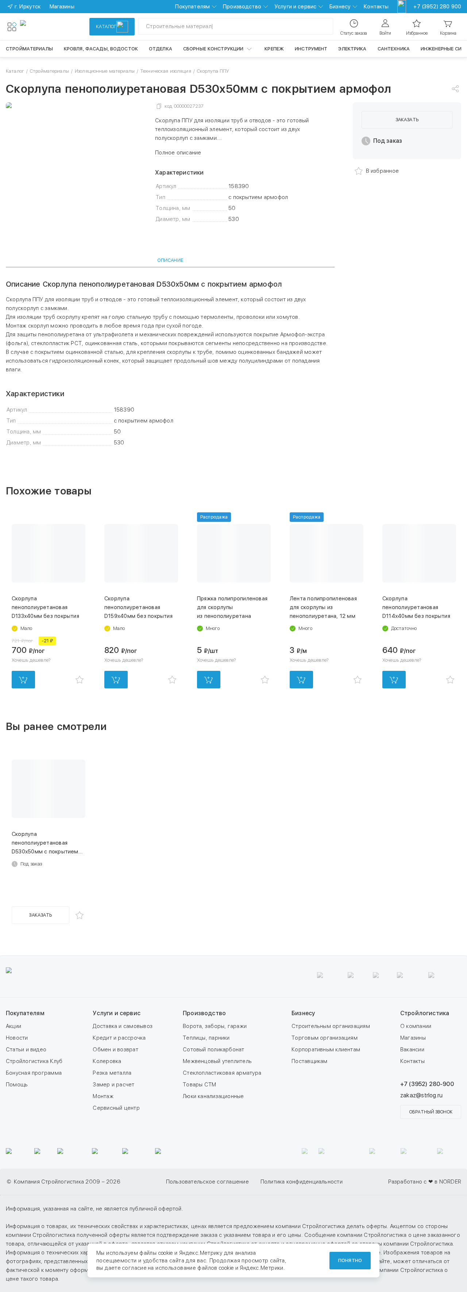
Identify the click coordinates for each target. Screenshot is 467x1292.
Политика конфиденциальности (301, 1181)
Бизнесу (340, 6)
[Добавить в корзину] (23, 679)
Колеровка (107, 1061)
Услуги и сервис (295, 6)
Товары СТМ (199, 1084)
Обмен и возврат (115, 1049)
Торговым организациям (325, 1038)
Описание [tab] (170, 260)
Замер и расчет (113, 1084)
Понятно (350, 1260)
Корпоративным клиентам (326, 1049)
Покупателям (192, 6)
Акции (13, 1026)
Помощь (17, 1084)
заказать (406, 119)
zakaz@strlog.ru (421, 1095)
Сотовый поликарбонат (213, 1049)
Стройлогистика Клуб (34, 1061)
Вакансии (412, 1049)
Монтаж (103, 1096)
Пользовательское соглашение (207, 1181)
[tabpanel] (170, 363)
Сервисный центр (116, 1108)
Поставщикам (309, 1061)
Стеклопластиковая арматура (222, 1073)
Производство (242, 6)
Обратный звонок (430, 1112)
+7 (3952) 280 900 (437, 6)
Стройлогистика (424, 1013)
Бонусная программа (34, 1073)
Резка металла (112, 1073)
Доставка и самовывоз (123, 1026)
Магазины (413, 1038)
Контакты (376, 6)
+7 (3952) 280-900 (427, 1084)
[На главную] (46, 26)
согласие (134, 1268)
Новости (17, 1038)
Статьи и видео (26, 1049)
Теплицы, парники (206, 1038)
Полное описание (178, 152)
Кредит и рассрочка (119, 1038)
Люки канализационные (213, 1096)
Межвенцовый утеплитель (217, 1061)
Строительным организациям (331, 1026)
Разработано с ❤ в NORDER (424, 1181)
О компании (415, 1026)
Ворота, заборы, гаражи (215, 1026)
